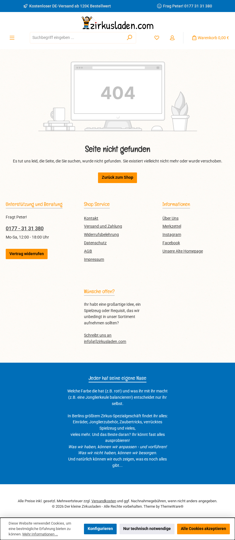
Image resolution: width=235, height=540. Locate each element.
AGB (88, 251)
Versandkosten (103, 501)
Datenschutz (95, 243)
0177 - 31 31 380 (25, 228)
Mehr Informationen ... (40, 534)
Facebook (171, 243)
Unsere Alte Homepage (182, 251)
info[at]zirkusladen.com (105, 341)
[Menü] (12, 37)
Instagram (171, 234)
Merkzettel (171, 226)
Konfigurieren (100, 528)
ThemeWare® (171, 506)
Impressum (94, 259)
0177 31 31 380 (198, 6)
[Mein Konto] (172, 37)
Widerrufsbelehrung (101, 234)
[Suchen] (129, 37)
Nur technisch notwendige (147, 528)
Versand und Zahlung (103, 226)
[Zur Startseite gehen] (117, 22)
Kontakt (91, 218)
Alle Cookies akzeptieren (203, 528)
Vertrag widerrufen (26, 253)
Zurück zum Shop (117, 177)
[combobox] (77, 37)
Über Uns (170, 218)
